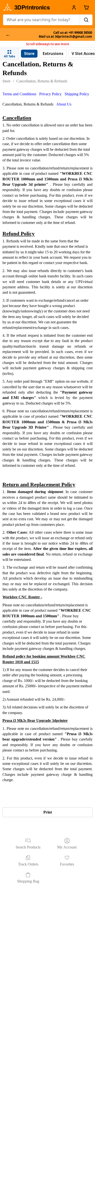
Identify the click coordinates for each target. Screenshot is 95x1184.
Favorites (67, 864)
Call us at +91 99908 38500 (72, 32)
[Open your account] (74, 7)
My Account (66, 847)
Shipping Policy (77, 94)
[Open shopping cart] (86, 7)
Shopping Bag (28, 881)
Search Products (28, 847)
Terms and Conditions (19, 94)
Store (6, 81)
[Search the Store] (86, 20)
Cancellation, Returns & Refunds (41, 81)
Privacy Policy (50, 94)
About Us (63, 104)
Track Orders (28, 864)
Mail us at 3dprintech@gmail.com (65, 36)
